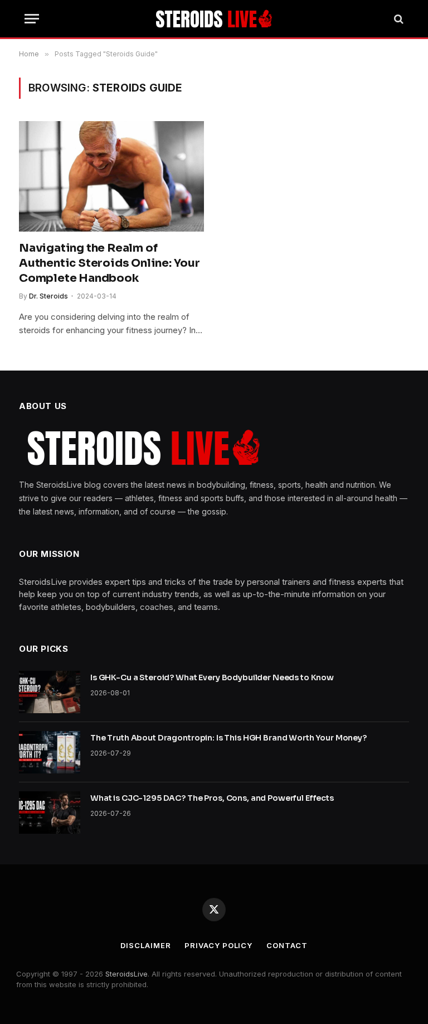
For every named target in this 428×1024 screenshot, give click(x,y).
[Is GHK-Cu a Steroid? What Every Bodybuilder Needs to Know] (49, 692)
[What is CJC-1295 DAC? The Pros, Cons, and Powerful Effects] (49, 812)
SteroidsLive (126, 973)
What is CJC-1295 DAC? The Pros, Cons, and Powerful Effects (212, 798)
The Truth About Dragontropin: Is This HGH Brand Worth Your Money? (228, 738)
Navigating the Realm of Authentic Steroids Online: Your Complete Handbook (109, 263)
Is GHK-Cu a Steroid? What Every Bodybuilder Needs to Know (212, 677)
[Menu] (32, 18)
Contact (286, 945)
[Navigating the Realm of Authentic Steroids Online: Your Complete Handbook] (111, 176)
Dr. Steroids (48, 296)
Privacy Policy (218, 945)
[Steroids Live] (214, 18)
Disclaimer (145, 945)
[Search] (397, 18)
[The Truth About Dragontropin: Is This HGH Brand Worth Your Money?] (49, 752)
